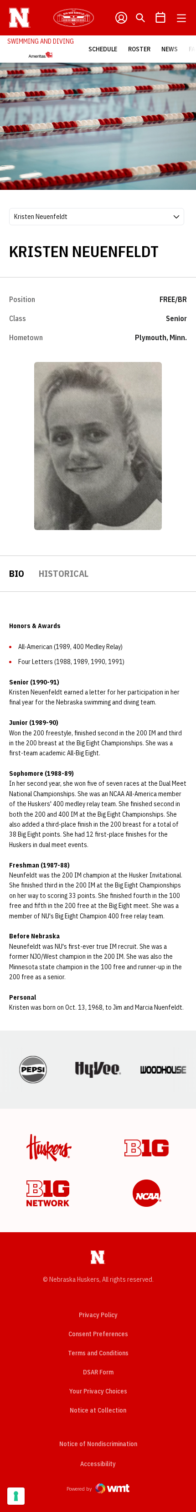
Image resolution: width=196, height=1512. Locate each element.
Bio (16, 573)
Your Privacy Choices (98, 1391)
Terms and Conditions (98, 1353)
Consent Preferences (98, 1334)
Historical (63, 573)
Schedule (102, 49)
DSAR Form (98, 1372)
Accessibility (98, 1463)
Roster (139, 49)
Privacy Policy (98, 1315)
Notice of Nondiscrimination (98, 1444)
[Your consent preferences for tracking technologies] (16, 1496)
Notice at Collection (98, 1410)
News (169, 49)
